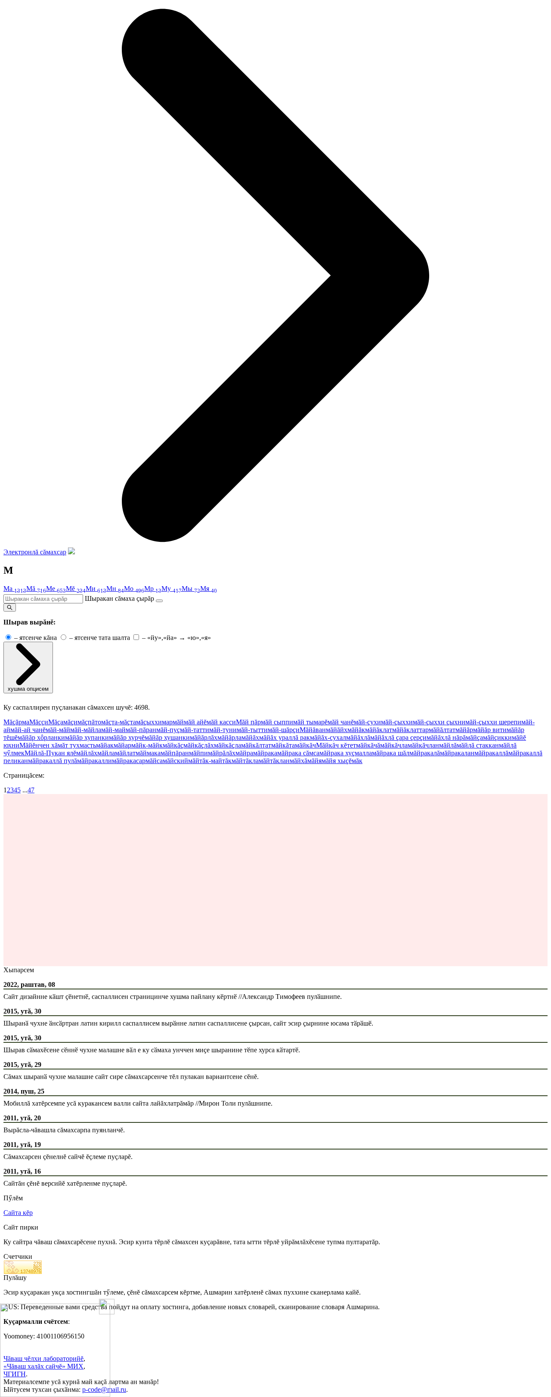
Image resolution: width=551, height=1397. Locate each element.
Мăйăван (313, 729)
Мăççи (38, 722)
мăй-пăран (141, 729)
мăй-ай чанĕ (28, 729)
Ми (96, 588)
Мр (152, 588)
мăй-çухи (367, 722)
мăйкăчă (368, 745)
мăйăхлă (358, 737)
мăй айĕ (195, 722)
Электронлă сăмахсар (34, 552)
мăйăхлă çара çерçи (398, 737)
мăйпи (198, 753)
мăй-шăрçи (284, 729)
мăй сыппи (277, 722)
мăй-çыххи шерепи (493, 722)
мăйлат (125, 753)
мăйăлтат (442, 729)
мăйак (105, 745)
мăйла (106, 753)
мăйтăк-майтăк (210, 760)
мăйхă (298, 760)
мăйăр (464, 729)
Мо (134, 588)
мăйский (175, 760)
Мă (36, 588)
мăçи (70, 722)
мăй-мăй (58, 729)
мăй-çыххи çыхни (439, 722)
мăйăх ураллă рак (284, 737)
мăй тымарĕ (310, 722)
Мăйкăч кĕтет (336, 745)
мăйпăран (175, 753)
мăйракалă (424, 753)
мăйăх (250, 737)
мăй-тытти (252, 729)
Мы (191, 588)
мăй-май (113, 729)
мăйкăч (305, 745)
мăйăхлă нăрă (446, 737)
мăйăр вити (490, 729)
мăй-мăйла (85, 729)
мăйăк (356, 729)
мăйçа (474, 737)
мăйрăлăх (221, 753)
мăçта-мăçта (118, 722)
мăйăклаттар (410, 729)
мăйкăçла (227, 745)
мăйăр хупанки (87, 737)
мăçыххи (149, 722)
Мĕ (76, 588)
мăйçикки (497, 737)
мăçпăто (89, 722)
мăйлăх (86, 753)
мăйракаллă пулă (52, 760)
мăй (178, 722)
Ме (56, 588)
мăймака (148, 753)
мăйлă (448, 745)
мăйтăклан (274, 760)
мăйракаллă (491, 753)
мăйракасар (128, 760)
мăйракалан (457, 753)
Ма (14, 588)
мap (167, 722)
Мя (208, 588)
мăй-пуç (168, 729)
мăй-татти (194, 729)
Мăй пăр (248, 722)
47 (31, 790)
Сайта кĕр (18, 1212)
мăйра (244, 753)
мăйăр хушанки (167, 737)
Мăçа (55, 722)
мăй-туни (223, 729)
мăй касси (221, 722)
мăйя (314, 760)
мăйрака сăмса (298, 753)
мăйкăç (173, 745)
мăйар (122, 745)
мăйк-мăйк (147, 745)
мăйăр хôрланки (41, 737)
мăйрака (265, 753)
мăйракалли (94, 760)
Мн (115, 588)
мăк (357, 760)
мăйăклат (378, 729)
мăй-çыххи (397, 722)
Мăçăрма (16, 722)
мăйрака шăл (390, 753)
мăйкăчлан (423, 745)
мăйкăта (283, 745)
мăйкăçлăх (198, 745)
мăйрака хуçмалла (345, 753)
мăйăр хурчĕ (127, 737)
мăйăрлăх (203, 737)
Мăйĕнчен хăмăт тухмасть (57, 745)
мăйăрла (229, 737)
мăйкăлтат (256, 745)
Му (171, 588)
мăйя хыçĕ (337, 760)
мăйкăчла (394, 745)
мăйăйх (336, 729)
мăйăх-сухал (328, 737)
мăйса (154, 760)
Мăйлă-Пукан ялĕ (50, 753)
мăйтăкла (245, 760)
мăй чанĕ (341, 722)
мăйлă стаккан (478, 745)
